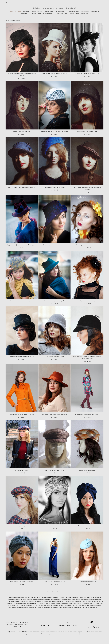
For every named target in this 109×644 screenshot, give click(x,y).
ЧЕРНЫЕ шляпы (49, 11)
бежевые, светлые (74, 11)
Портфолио (42, 622)
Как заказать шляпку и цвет (67, 625)
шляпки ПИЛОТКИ (37, 11)
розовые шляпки (36, 13)
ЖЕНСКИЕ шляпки (15, 11)
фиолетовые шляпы (48, 13)
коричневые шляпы (62, 13)
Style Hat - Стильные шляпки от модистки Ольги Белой (54, 8)
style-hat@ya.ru (92, 627)
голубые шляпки (74, 13)
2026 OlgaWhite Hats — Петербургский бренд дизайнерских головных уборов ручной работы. (17, 624)
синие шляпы (95, 11)
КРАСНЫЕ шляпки (61, 11)
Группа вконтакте (42, 625)
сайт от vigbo (9, 639)
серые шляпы (85, 11)
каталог (8, 20)
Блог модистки (67, 622)
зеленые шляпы (25, 13)
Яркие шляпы (84, 13)
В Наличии (26, 11)
